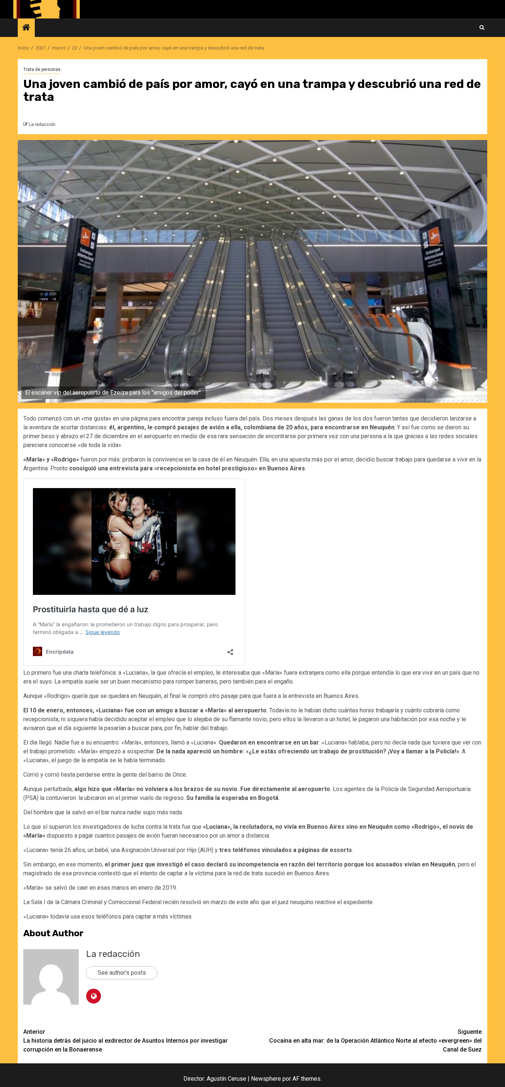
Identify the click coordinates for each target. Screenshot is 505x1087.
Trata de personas (42, 69)
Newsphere (266, 1078)
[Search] (482, 28)
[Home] (26, 28)
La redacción (42, 124)
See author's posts (122, 972)
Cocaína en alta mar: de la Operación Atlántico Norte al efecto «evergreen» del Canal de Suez (375, 1040)
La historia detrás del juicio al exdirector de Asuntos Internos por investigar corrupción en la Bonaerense (125, 1040)
